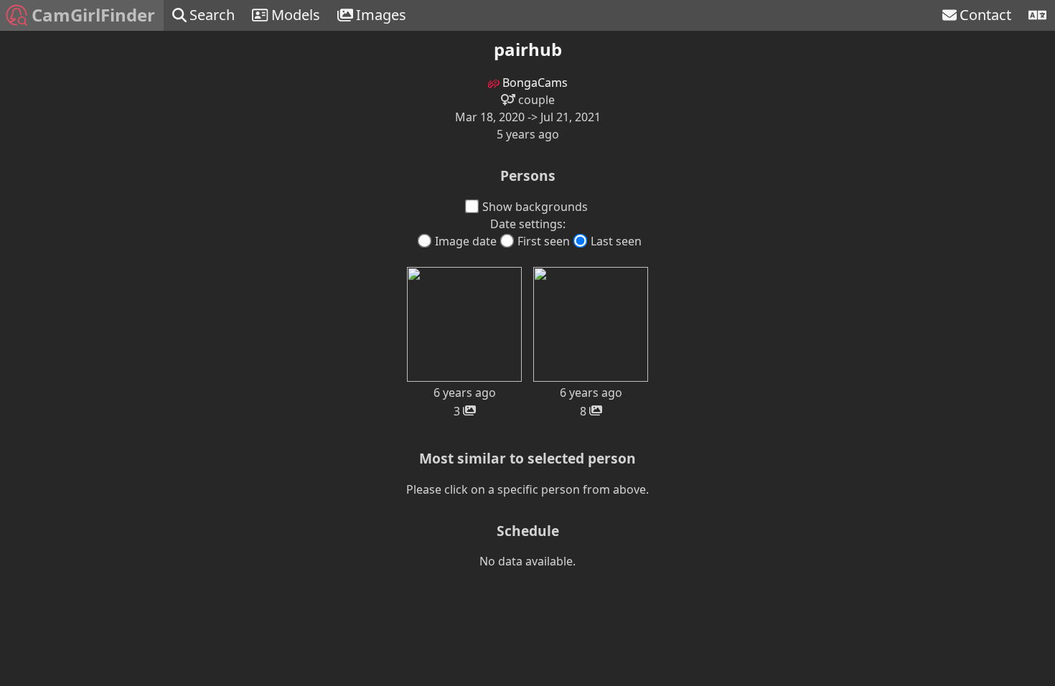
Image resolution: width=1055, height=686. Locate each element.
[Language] (1037, 15)
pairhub (528, 49)
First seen (543, 241)
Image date (466, 241)
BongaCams (534, 82)
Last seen (616, 241)
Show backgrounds (535, 207)
